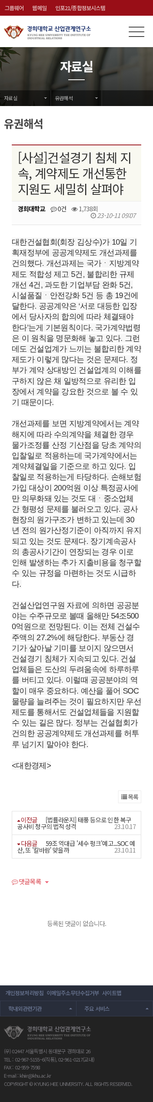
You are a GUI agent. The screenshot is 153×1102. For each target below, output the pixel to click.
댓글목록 (29, 882)
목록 (132, 797)
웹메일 (39, 8)
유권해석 (64, 98)
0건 (61, 208)
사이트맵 (111, 993)
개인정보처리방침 (24, 993)
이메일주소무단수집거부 (73, 993)
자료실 (10, 98)
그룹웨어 (14, 8)
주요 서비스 (96, 1008)
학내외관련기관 (25, 1008)
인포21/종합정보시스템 (80, 8)
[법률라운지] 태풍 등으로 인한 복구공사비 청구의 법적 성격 (74, 823)
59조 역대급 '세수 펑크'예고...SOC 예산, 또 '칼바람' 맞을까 (76, 846)
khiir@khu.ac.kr (35, 1075)
